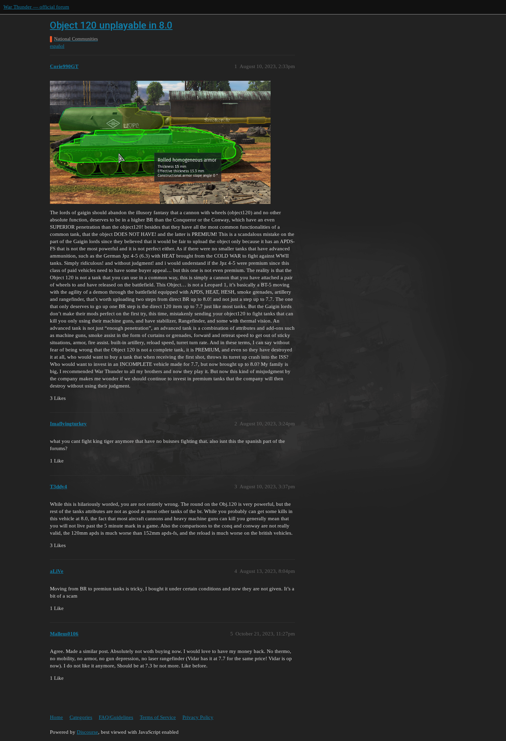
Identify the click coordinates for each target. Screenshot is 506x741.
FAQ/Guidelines (116, 717)
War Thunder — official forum (36, 7)
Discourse (87, 732)
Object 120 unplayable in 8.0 (111, 25)
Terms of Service (158, 717)
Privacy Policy (197, 717)
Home (56, 717)
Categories (81, 717)
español (57, 46)
